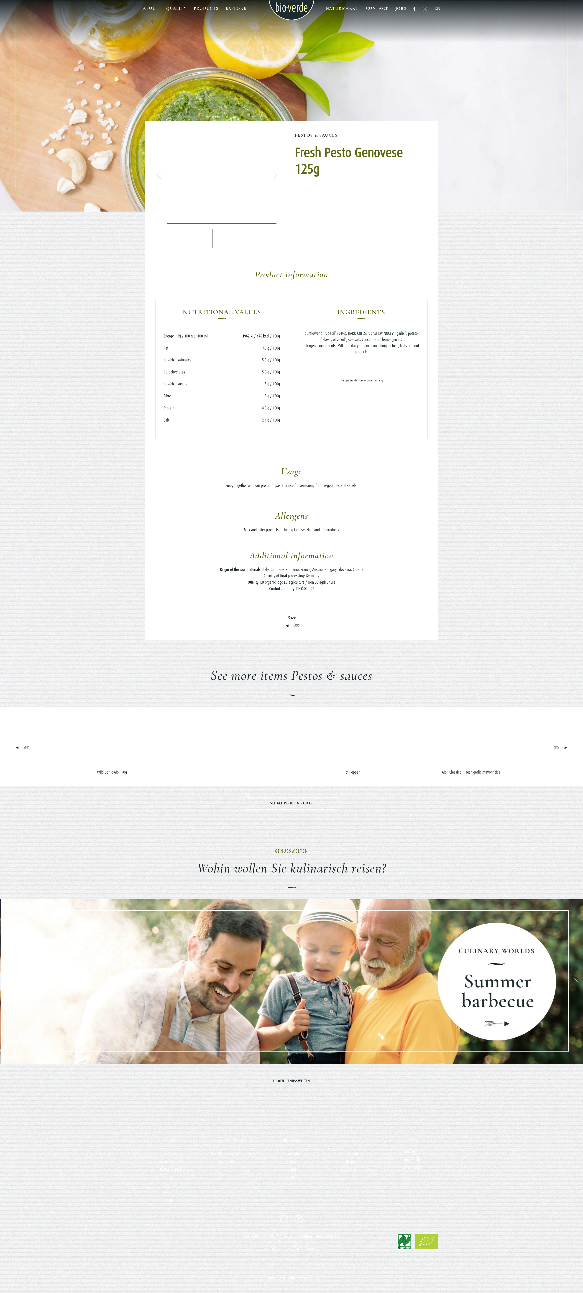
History (291, 1161)
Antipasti (171, 1153)
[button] (159, 175)
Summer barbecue (231, 1161)
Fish (171, 1200)
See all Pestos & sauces (291, 803)
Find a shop (412, 1159)
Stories (352, 1169)
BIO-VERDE (291, 1140)
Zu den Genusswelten (291, 1080)
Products (206, 8)
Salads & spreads (171, 1161)
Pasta (171, 1177)
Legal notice (288, 1277)
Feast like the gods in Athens (231, 1153)
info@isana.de (314, 1249)
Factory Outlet (412, 1167)
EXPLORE (351, 1140)
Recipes (351, 1161)
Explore (236, 8)
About (151, 8)
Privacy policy (309, 1277)
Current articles (352, 1153)
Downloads (412, 1151)
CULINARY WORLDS (231, 1140)
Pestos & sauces (316, 135)
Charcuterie (171, 1192)
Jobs (401, 8)
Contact (377, 8)
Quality (176, 8)
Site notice (269, 1277)
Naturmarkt (342, 8)
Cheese (171, 1184)
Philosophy (291, 1153)
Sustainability (291, 1177)
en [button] (437, 8)
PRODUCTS (171, 1140)
